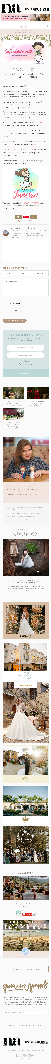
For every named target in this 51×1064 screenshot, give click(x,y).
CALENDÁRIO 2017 (31, 203)
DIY (22, 68)
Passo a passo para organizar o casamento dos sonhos (28, 509)
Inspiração (29, 68)
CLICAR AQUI (8, 205)
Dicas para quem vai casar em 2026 (24, 516)
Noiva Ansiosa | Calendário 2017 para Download (25, 75)
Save (27, 217)
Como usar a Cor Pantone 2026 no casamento (27, 513)
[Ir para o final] (48, 534)
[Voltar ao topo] (48, 529)
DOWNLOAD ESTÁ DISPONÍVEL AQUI (19, 150)
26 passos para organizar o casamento (25, 520)
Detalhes (16, 68)
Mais (36, 68)
